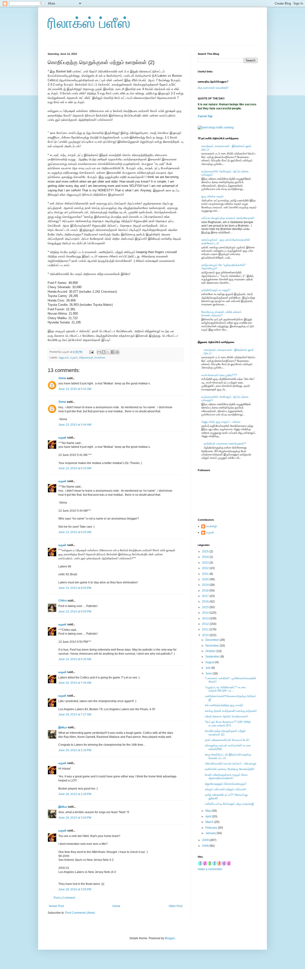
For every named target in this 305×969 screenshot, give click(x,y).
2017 (205, 596)
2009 (205, 840)
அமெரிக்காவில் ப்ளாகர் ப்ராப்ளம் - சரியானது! (230, 763)
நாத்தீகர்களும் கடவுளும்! (215, 290)
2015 (205, 607)
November (212, 645)
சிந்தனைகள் (86, 357)
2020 (205, 579)
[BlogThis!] (103, 352)
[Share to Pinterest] (117, 352)
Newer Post (56, 906)
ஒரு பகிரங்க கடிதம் (212, 196)
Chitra (62, 600)
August (210, 662)
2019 (205, 584)
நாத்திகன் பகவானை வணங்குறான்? (225, 443)
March (209, 822)
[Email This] (99, 352)
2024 (205, 557)
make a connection (210, 869)
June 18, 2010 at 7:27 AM (74, 714)
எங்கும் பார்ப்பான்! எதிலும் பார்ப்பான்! (225, 789)
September (212, 656)
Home (116, 906)
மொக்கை (100, 357)
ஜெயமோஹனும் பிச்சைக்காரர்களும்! (225, 783)
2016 (205, 601)
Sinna (62, 378)
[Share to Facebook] (112, 352)
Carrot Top (205, 116)
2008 (205, 845)
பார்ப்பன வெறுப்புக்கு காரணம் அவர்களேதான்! (227, 218)
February (211, 827)
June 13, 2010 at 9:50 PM (74, 611)
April (208, 816)
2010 (205, 635)
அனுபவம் (64, 357)
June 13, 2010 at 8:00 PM (74, 588)
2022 (205, 568)
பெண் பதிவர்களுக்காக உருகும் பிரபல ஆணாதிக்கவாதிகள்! (226, 776)
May (208, 810)
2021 (205, 574)
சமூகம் (74, 357)
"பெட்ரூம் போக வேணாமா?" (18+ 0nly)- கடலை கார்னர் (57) (228, 723)
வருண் (62, 437)
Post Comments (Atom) (80, 912)
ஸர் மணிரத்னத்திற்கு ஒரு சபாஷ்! (224, 705)
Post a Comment (64, 897)
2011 (205, 629)
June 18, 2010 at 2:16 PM (74, 750)
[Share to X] (108, 352)
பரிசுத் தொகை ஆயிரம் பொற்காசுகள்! (226, 716)
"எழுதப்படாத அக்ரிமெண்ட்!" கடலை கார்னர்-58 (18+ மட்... (225, 689)
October (210, 651)
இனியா (62, 727)
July (208, 667)
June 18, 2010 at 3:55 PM (74, 889)
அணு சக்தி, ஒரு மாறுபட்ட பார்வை (220, 421)
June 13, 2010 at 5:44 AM (74, 424)
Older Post (175, 906)
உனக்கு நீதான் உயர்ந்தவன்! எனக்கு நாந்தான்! (231, 711)
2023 (205, 562)
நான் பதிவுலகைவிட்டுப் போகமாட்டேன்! (227, 740)
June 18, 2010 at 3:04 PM (74, 817)
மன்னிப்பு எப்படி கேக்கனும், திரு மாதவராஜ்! (229, 804)
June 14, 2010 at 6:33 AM (74, 659)
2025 (205, 551)
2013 (205, 618)
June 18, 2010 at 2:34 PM (74, 794)
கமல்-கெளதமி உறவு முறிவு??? (219, 375)
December (212, 640)
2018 (205, 590)
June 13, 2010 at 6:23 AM (74, 468)
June (209, 673)
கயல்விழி (211, 526)
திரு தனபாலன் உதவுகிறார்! (213, 87)
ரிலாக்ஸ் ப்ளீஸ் (89, 23)
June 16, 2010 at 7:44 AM (74, 682)
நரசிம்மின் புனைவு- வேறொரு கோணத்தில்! (229, 769)
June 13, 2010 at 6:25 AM (74, 532)
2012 (205, 624)
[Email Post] (91, 351)
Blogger (170, 938)
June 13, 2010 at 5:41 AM (74, 389)
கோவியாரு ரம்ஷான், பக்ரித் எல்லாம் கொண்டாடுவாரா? (221, 313)
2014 (205, 612)
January (211, 833)
